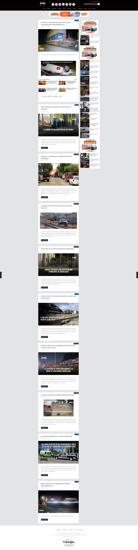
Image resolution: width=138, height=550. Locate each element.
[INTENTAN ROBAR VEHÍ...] (1, 275)
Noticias (74, 8)
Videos (64, 8)
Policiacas (69, 8)
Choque (45, 96)
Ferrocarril (49, 96)
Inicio (44, 8)
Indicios (93, 8)
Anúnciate (65, 529)
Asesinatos (54, 8)
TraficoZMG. (79, 533)
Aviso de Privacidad (79, 529)
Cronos (85, 8)
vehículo (60, 96)
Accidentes (48, 8)
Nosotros (59, 529)
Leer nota (44, 147)
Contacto (71, 529)
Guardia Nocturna (55, 96)
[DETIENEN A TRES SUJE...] (137, 275)
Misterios (60, 8)
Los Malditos (80, 8)
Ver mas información (69, 545)
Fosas (90, 8)
